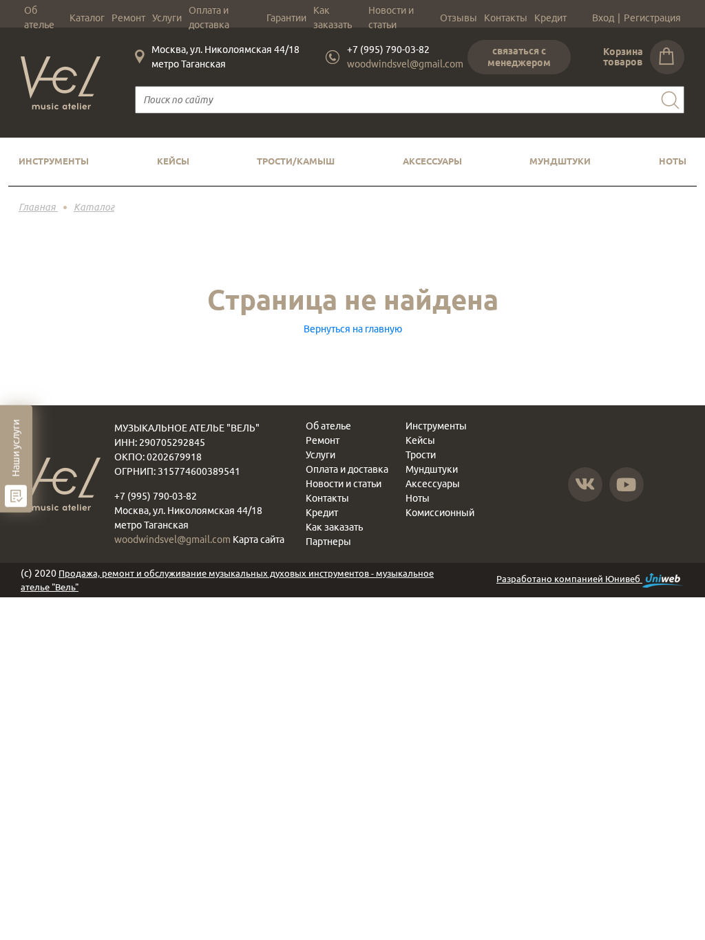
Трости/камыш (296, 161)
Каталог (87, 17)
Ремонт (128, 17)
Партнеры (328, 541)
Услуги (167, 17)
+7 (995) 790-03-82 (388, 49)
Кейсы (173, 161)
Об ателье (39, 17)
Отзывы (458, 17)
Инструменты (54, 161)
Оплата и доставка (209, 17)
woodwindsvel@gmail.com (405, 64)
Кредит (550, 17)
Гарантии (286, 17)
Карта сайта (258, 539)
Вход (603, 17)
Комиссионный (440, 512)
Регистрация (652, 17)
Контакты (505, 17)
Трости (421, 454)
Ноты (672, 161)
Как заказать (332, 17)
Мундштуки (560, 161)
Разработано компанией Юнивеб (569, 579)
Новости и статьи (391, 17)
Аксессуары (432, 161)
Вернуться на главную (353, 328)
